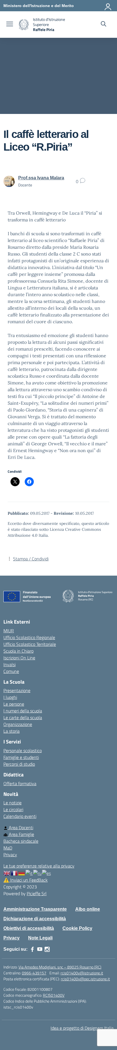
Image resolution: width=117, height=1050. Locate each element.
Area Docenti (20, 827)
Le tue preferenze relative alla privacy (38, 865)
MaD (7, 847)
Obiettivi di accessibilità (28, 928)
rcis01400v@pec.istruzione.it (85, 979)
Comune (11, 671)
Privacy (10, 854)
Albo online (87, 909)
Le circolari (13, 809)
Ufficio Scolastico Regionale (29, 637)
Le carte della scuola (22, 717)
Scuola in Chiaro (18, 651)
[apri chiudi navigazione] (9, 24)
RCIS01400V (53, 995)
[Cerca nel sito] (103, 24)
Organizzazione (17, 724)
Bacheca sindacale (20, 841)
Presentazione (16, 690)
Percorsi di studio (19, 764)
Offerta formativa (19, 783)
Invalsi (9, 664)
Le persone (13, 704)
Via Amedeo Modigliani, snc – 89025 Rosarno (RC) (59, 967)
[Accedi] (108, 5)
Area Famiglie (21, 834)
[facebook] (32, 949)
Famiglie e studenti (21, 757)
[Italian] (29, 872)
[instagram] (47, 949)
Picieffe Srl (37, 893)
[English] (7, 872)
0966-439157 (34, 973)
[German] (22, 872)
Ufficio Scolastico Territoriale (29, 644)
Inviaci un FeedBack (25, 880)
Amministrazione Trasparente (35, 909)
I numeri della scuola (22, 710)
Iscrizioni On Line (19, 657)
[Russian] (37, 872)
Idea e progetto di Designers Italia (82, 1028)
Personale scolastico (22, 750)
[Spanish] (46, 872)
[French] (14, 872)
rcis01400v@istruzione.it (81, 973)
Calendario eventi (19, 816)
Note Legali (40, 937)
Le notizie (12, 802)
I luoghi (10, 697)
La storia (11, 731)
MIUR (8, 630)
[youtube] (39, 949)
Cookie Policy (77, 928)
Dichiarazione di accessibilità (34, 918)
